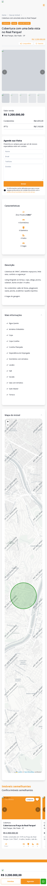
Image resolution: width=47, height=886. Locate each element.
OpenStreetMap (29, 772)
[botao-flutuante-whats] (43, 881)
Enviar (23, 184)
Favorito (40, 44)
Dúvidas (10, 881)
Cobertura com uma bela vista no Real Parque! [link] (19, 18)
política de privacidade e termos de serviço (21, 192)
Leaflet (19, 772)
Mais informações (13, 315)
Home (4, 15)
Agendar (30, 881)
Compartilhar (26, 44)
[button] (4, 72)
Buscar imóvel (14, 15)
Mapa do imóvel (12, 415)
